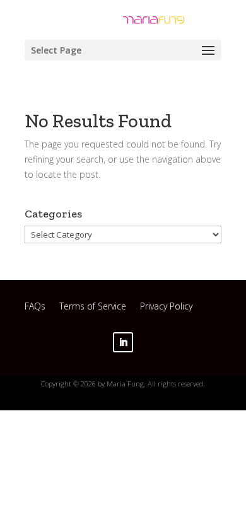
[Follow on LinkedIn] (123, 342)
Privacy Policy (166, 308)
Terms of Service (92, 308)
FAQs (35, 308)
